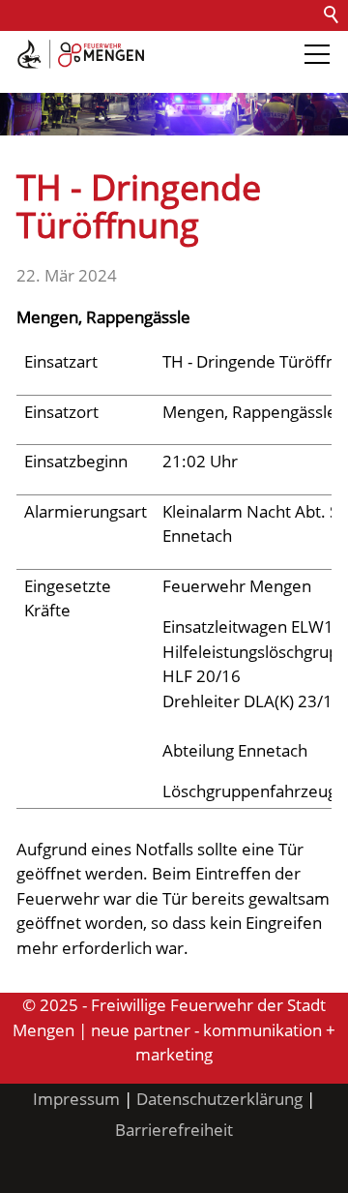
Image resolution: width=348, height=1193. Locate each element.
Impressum (76, 1099)
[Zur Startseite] (80, 54)
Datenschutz (225, 46)
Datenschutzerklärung (219, 1099)
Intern (160, 77)
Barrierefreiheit (66, 77)
